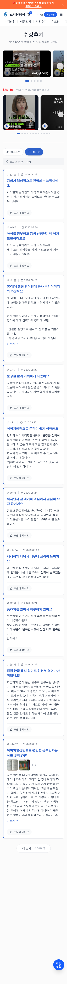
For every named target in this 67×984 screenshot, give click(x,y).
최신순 (36, 151)
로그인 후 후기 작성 (20, 161)
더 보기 (11, 343)
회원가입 (50, 14)
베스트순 (15, 151)
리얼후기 (41, 21)
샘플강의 (25, 21)
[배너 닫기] (62, 4)
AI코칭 (55, 21)
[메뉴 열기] (61, 14)
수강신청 (9, 21)
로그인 (40, 14)
